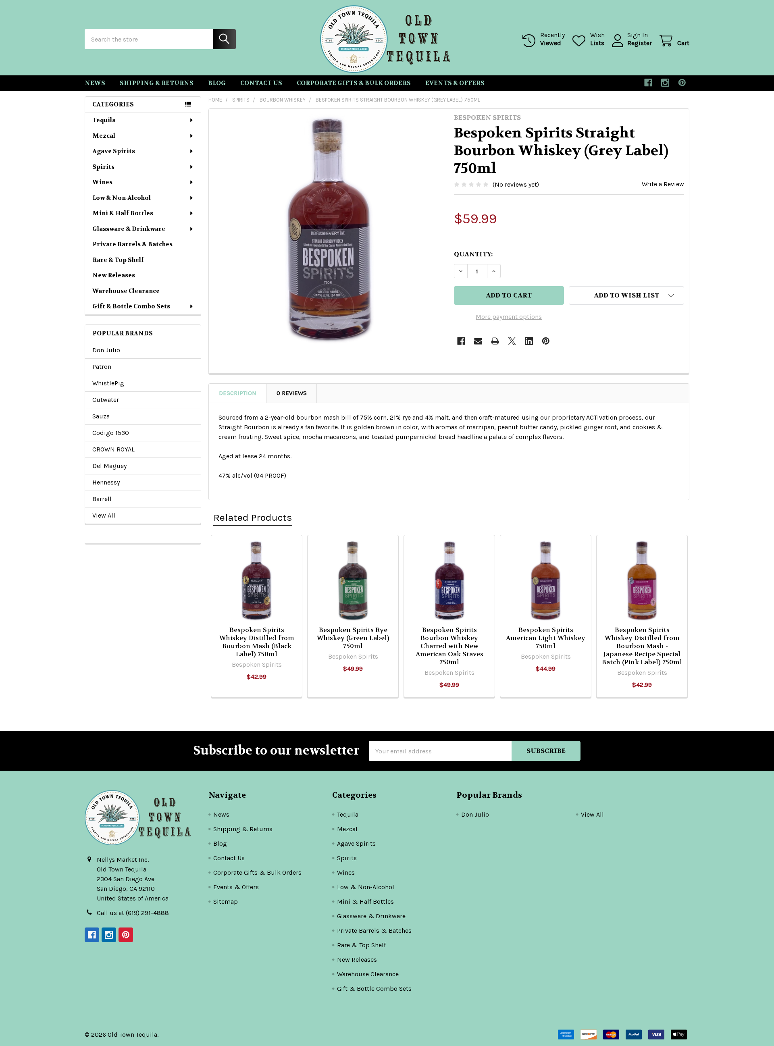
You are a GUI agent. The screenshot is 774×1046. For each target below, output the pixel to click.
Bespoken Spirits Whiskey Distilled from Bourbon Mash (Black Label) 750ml (256, 642)
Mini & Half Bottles (122, 213)
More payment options (509, 316)
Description (237, 393)
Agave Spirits (113, 151)
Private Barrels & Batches (132, 244)
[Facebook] (648, 82)
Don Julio (106, 350)
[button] (626, 295)
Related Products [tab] (252, 517)
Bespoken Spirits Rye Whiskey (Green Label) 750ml (353, 638)
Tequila (104, 120)
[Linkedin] (529, 341)
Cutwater (105, 399)
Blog (217, 83)
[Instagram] (665, 82)
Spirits (103, 167)
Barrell (102, 499)
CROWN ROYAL (113, 449)
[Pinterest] (682, 82)
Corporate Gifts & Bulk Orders (354, 83)
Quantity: (473, 254)
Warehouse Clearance (126, 291)
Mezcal (103, 136)
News (95, 83)
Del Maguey (109, 466)
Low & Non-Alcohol (121, 198)
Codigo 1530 (110, 433)
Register (639, 43)
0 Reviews (292, 393)
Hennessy (106, 482)
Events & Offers (455, 83)
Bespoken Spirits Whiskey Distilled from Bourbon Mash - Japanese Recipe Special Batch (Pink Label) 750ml (642, 646)
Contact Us (261, 83)
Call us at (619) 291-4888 (133, 913)
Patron (101, 366)
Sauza (101, 416)
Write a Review (663, 184)
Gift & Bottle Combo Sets (131, 306)
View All (103, 515)
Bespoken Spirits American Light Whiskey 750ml (545, 638)
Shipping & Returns (157, 83)
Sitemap (225, 901)
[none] (329, 229)
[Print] (495, 341)
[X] (512, 341)
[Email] (478, 341)
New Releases (113, 275)
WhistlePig (108, 383)
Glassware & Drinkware (128, 229)
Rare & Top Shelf (118, 260)
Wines (102, 182)
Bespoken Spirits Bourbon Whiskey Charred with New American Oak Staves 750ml (449, 646)
